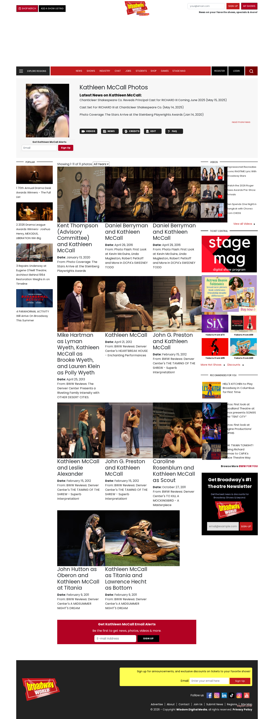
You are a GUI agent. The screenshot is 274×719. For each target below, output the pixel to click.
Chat (118, 70)
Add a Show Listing (52, 8)
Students (141, 70)
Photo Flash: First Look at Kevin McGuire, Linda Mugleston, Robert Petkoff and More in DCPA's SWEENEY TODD (126, 258)
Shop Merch (29, 8)
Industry (105, 70)
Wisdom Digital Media (191, 709)
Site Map (246, 704)
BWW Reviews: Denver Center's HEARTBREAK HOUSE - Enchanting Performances (126, 350)
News (79, 70)
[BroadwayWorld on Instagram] (217, 695)
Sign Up (65, 147)
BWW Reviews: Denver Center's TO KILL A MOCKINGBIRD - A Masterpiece (173, 498)
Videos (90, 131)
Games (165, 70)
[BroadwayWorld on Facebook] (209, 695)
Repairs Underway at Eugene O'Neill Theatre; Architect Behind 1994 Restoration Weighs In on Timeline (33, 275)
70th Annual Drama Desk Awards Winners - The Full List (33, 192)
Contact (184, 704)
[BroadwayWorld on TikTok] (231, 695)
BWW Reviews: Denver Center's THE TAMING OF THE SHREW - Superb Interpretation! (174, 365)
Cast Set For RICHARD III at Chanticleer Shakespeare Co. (121, 107)
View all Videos (242, 224)
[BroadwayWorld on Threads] (239, 695)
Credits (134, 131)
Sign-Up (240, 681)
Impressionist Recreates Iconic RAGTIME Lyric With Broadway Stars (241, 171)
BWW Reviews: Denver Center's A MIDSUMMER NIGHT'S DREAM (78, 603)
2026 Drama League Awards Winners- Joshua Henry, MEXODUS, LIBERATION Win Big (33, 231)
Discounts (234, 365)
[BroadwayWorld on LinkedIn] (224, 695)
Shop (153, 70)
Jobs (128, 70)
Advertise (157, 704)
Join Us (197, 704)
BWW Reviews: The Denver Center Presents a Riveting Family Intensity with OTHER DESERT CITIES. (78, 390)
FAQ (174, 131)
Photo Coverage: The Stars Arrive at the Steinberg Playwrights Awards (131, 114)
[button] (251, 70)
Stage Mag (178, 70)
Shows (91, 70)
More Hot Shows (211, 365)
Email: (185, 681)
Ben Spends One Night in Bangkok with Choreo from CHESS (241, 208)
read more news (241, 122)
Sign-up (233, 6)
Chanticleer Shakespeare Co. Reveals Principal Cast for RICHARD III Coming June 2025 (142, 100)
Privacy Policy (242, 709)
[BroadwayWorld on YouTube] (246, 695)
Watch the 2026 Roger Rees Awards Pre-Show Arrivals (241, 190)
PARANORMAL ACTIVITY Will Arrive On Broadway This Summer (32, 316)
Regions (232, 704)
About (171, 704)
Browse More (239, 466)
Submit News (214, 704)
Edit (153, 131)
